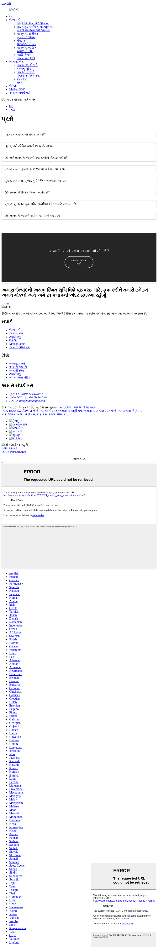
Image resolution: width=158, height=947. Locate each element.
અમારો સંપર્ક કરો (19, 93)
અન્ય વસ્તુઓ (26, 58)
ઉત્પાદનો (14, 19)
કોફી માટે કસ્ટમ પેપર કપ (51, 414)
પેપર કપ (22, 40)
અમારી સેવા (24, 68)
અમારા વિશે (16, 61)
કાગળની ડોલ (25, 51)
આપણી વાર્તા (17, 363)
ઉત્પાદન (22, 79)
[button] (79, 262)
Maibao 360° (17, 89)
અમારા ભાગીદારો (27, 65)
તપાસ (5, 303)
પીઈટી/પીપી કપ (26, 44)
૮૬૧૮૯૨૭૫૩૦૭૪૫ (14, 451)
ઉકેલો (13, 86)
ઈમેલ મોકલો (9, 448)
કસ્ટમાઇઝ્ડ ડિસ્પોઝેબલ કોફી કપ (23, 411)
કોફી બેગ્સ (23, 54)
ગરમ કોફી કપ (26, 414)
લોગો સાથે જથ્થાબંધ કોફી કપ (63, 411)
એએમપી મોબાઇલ (85, 407)
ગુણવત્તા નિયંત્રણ (28, 75)
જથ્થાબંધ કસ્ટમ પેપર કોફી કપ (102, 411)
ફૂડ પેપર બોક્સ (26, 37)
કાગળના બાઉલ (26, 47)
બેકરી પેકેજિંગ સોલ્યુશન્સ (33, 30)
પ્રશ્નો (20, 82)
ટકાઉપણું (15, 336)
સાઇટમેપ (65, 407)
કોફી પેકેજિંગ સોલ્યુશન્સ (33, 23)
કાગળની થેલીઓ (27, 33)
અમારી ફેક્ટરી (26, 72)
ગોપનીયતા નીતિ (19, 377)
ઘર (11, 16)
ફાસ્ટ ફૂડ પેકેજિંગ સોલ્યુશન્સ (35, 26)
